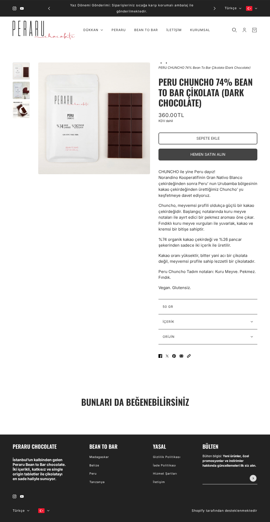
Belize (94, 465)
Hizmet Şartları (165, 473)
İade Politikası (164, 465)
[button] (189, 356)
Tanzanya (97, 482)
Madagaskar (99, 457)
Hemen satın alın (207, 154)
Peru (93, 473)
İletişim (159, 482)
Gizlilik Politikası (167, 457)
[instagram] (14, 8)
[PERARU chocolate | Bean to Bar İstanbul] (44, 30)
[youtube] (22, 8)
